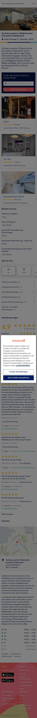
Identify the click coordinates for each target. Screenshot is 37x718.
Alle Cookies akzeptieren (18, 378)
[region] (18, 359)
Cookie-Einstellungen (18, 372)
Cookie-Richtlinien (23, 365)
